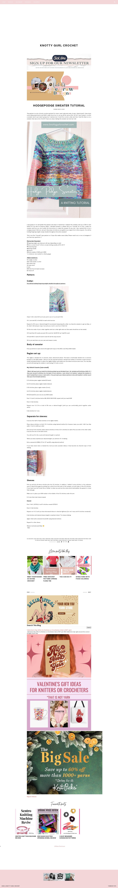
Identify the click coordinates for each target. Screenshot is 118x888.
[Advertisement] (59, 24)
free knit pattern (70, 538)
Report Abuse (31, 797)
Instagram (19, 2)
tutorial (80, 540)
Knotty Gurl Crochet (59, 45)
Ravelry (10, 2)
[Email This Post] (68, 542)
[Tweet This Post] (61, 542)
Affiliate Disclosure (59, 846)
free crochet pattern (57, 538)
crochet (30, 538)
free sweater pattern (81, 538)
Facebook (28, 2)
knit (49, 540)
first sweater (46, 538)
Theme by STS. (112, 886)
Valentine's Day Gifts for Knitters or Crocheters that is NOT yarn (49, 630)
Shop (4, 2)
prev (28, 592)
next (89, 592)
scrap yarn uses (72, 540)
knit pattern (54, 540)
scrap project (63, 540)
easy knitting (38, 538)
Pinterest (37, 2)
